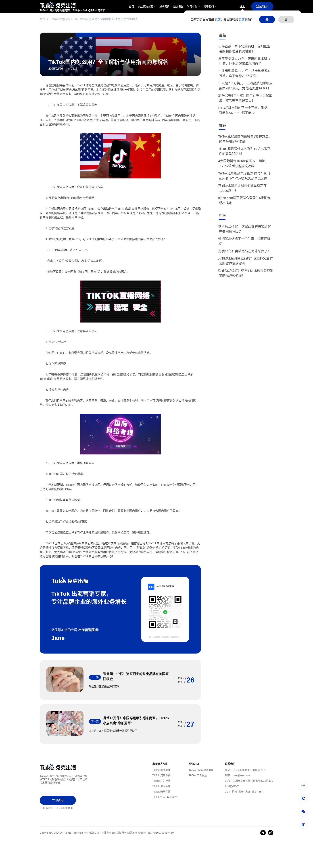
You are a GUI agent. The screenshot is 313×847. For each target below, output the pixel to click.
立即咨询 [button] (58, 800)
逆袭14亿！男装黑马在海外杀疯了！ (245, 251)
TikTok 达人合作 (161, 786)
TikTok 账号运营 (161, 791)
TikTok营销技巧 (60, 19)
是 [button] (267, 19)
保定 (254, 791)
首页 (42, 19)
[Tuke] (72, 4)
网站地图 (132, 832)
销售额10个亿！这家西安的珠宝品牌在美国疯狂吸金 (136, 676)
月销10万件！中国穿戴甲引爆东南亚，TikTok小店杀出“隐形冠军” (136, 720)
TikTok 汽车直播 (161, 775)
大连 (247, 791)
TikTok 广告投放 (161, 780)
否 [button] (286, 19)
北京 (227, 791)
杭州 (234, 791)
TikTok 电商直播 (161, 769)
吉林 (261, 791)
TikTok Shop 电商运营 (164, 797)
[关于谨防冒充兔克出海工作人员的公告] (303, 785)
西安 (241, 791)
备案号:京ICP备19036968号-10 (156, 832)
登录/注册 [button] (262, 6)
